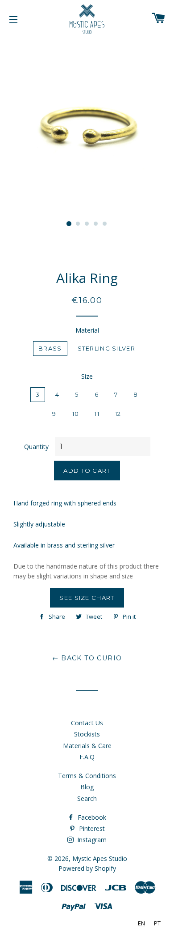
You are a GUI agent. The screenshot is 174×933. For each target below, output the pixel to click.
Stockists (87, 734)
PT (157, 923)
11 (97, 413)
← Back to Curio (87, 658)
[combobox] (141, 923)
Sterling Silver (107, 348)
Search (87, 798)
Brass (50, 348)
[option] (157, 923)
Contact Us (87, 723)
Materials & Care (87, 745)
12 (118, 413)
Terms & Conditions (87, 775)
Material (87, 330)
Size (87, 376)
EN (141, 923)
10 (75, 413)
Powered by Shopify (87, 868)
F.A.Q (87, 757)
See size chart (86, 597)
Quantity (36, 446)
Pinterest (91, 828)
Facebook (91, 817)
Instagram (91, 839)
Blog (87, 787)
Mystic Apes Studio (99, 858)
